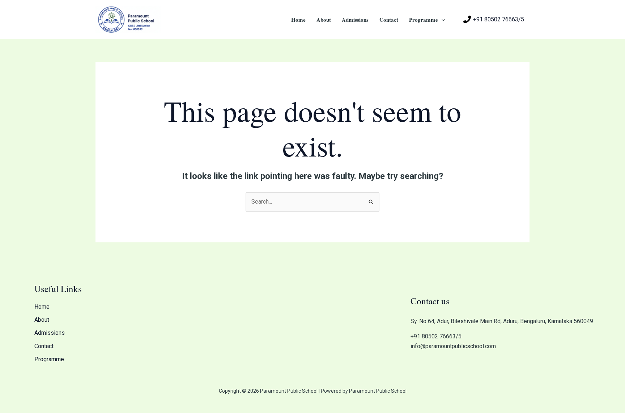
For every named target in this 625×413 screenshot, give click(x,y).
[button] (441, 19)
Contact (388, 20)
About (323, 20)
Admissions (355, 20)
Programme (423, 20)
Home (298, 20)
